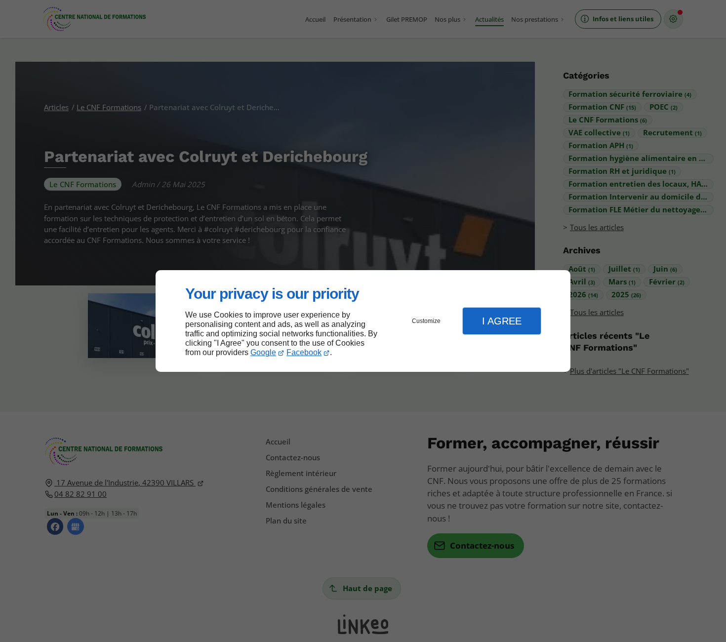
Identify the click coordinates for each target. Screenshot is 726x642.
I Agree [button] (502, 321)
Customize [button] (426, 321)
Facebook (304, 352)
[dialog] (363, 321)
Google (263, 352)
